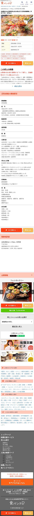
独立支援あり (5, 422)
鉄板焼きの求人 (7, 322)
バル (28, 407)
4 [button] (20, 37)
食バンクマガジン (7, 468)
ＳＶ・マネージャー (14, 389)
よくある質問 (18, 490)
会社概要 (8, 492)
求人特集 (5, 444)
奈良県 (6, 378)
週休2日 (12, 422)
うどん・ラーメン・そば (8, 402)
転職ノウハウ (6, 465)
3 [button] (18, 37)
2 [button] (16, 37)
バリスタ (8, 455)
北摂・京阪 (11, 374)
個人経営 (19, 422)
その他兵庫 (15, 376)
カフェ (8, 460)
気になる (28, 63)
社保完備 (22, 418)
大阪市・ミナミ (14, 371)
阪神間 (8, 376)
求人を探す (5, 440)
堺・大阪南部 (25, 374)
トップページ (6, 435)
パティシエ (9, 459)
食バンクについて (8, 490)
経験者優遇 (16, 416)
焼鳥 (5, 400)
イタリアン (4, 398)
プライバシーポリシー (15, 493)
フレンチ (11, 398)
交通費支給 (8, 420)
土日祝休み (9, 457)
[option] (17, 292)
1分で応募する (12, 63)
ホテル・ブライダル (14, 409)
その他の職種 (21, 391)
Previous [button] (1, 292)
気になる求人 (6, 448)
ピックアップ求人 (8, 446)
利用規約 (25, 492)
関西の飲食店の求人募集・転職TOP (8, 6)
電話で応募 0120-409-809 (17, 310)
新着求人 (5, 443)
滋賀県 (11, 378)
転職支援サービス (7, 437)
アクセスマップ (16, 492)
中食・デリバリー (12, 405)
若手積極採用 (25, 416)
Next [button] (32, 292)
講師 (14, 391)
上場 (25, 422)
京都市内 (22, 376)
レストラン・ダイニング (12, 407)
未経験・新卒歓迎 (6, 416)
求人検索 (18, 6)
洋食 (20, 400)
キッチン (14, 385)
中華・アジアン (12, 400)
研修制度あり (14, 418)
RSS (24, 493)
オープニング (10, 462)
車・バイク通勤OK (25, 420)
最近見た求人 (6, 450)
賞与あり (6, 418)
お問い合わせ (27, 490)
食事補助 (15, 420)
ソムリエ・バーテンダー (15, 387)
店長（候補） (22, 385)
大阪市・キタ (5, 371)
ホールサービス (5, 385)
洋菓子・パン (27, 400)
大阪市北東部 (25, 371)
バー (23, 409)
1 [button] (14, 37)
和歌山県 (17, 378)
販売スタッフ (26, 389)
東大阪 (18, 374)
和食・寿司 (19, 398)
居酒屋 (23, 407)
